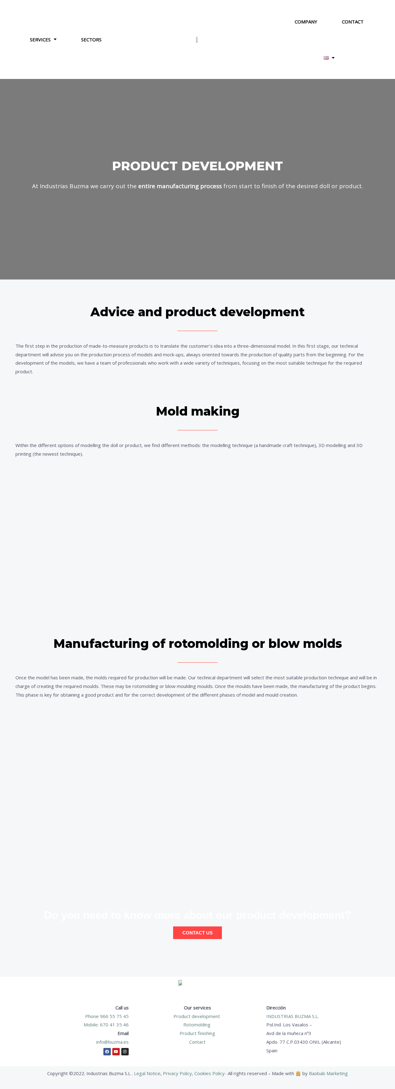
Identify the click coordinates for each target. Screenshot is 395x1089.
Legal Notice (147, 1073)
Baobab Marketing (328, 1073)
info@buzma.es (112, 1042)
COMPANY (306, 22)
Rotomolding (197, 1024)
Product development (197, 1016)
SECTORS (91, 39)
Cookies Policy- (211, 1073)
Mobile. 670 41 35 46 (106, 1024)
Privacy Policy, (178, 1073)
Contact (197, 1042)
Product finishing (197, 1033)
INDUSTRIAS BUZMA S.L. (292, 1016)
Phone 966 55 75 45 (107, 1016)
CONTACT (353, 22)
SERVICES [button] (40, 39)
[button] (329, 58)
